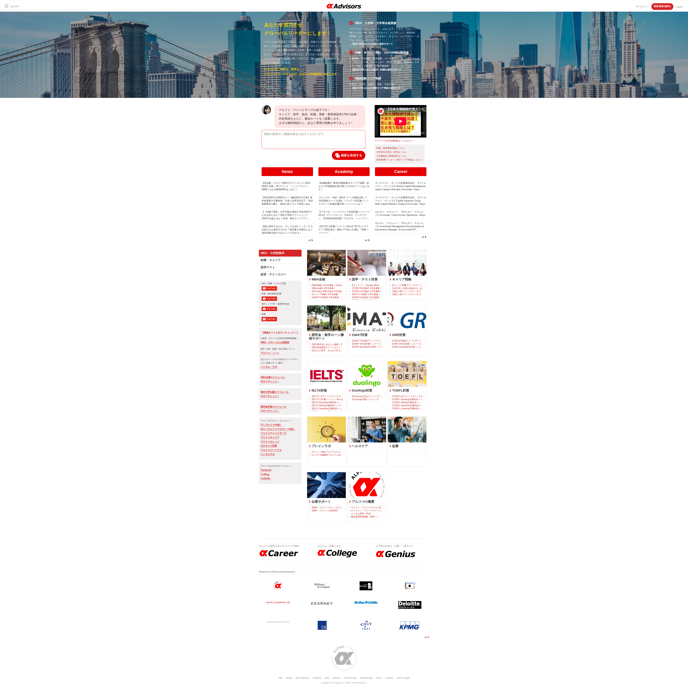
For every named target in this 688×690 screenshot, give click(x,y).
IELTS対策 (319, 390)
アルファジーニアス (271, 450)
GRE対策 (398, 335)
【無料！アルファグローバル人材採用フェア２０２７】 (327, 507)
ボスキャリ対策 (269, 445)
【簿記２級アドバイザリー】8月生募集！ (408, 294)
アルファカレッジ (270, 441)
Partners (317, 678)
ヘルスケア (359, 446)
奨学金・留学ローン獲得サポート (326, 336)
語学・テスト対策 (364, 279)
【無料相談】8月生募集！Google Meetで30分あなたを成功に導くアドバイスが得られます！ (327, 285)
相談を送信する (351, 155)
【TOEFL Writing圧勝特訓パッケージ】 (408, 402)
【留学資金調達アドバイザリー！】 (327, 347)
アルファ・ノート (270, 353)
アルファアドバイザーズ (273, 433)
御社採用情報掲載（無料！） (365, 516)
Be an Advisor (302, 678)
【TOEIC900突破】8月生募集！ (366, 288)
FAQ (327, 678)
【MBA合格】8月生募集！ (323, 288)
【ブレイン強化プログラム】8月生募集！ (327, 452)
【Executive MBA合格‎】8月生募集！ (327, 291)
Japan (679, 6)
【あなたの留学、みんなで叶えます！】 (327, 350)
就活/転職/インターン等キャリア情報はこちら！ (399, 159)
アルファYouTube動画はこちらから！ (394, 140)
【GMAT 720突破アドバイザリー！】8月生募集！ (367, 341)
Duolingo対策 (361, 390)
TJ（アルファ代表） (271, 424)
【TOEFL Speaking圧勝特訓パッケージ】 (408, 405)
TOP (280, 678)
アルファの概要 (362, 501)
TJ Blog (265, 474)
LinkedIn (265, 478)
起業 (395, 446)
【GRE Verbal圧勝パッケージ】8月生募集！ (408, 344)
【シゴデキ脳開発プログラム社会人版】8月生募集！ (327, 455)
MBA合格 (318, 279)
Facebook (266, 470)
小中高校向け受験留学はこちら (391, 156)
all (309, 240)
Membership (366, 678)
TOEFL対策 (400, 390)
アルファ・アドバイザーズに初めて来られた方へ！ (367, 507)
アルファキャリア (270, 437)
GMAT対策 (359, 335)
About (289, 678)
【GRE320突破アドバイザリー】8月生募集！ (408, 341)
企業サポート (321, 501)
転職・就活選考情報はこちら (390, 148)
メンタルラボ (268, 454)
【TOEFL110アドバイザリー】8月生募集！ (408, 396)
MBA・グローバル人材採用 (275, 342)
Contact (389, 678)
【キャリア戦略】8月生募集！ (325, 294)
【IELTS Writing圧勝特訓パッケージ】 (327, 405)
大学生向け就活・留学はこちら (391, 152)
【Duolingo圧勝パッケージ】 (365, 399)
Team (379, 678)
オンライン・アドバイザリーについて (367, 510)
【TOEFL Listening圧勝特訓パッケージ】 (408, 408)
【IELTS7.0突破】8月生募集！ (365, 294)
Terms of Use (350, 678)
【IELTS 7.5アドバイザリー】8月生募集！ (327, 396)
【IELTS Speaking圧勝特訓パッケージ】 (327, 408)
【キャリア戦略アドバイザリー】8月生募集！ (408, 285)
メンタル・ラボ (269, 367)
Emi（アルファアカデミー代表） (278, 429)
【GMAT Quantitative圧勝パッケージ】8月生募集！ (367, 347)
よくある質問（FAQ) (361, 513)
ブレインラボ (321, 446)
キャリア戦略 (401, 279)
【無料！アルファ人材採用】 (325, 510)
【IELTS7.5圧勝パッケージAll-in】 (327, 399)
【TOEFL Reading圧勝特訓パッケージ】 (408, 399)
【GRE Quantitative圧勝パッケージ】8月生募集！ (408, 347)
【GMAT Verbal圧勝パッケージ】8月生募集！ (367, 344)
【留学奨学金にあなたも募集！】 (327, 344)
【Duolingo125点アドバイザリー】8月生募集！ (367, 396)
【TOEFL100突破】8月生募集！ (366, 291)
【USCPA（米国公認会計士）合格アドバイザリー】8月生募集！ (408, 288)
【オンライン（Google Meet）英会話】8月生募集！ (367, 285)
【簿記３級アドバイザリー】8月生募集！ (408, 291)
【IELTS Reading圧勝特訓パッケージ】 (327, 402)
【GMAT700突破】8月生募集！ (326, 297)
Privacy (336, 678)
